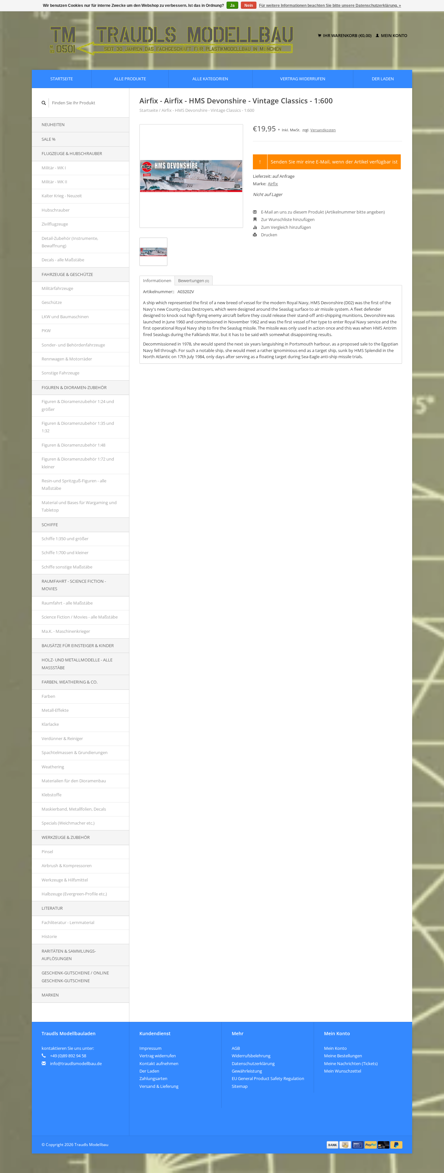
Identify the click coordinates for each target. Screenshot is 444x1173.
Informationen (157, 280)
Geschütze (52, 302)
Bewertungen (193, 280)
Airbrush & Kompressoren (67, 865)
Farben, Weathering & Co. (70, 682)
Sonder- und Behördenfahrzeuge (73, 345)
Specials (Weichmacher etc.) (68, 823)
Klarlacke (50, 724)
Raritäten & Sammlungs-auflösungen (69, 954)
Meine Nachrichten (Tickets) (351, 1063)
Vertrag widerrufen (302, 79)
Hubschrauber (56, 210)
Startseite (61, 79)
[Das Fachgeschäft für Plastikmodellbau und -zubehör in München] (176, 35)
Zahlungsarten (153, 1078)
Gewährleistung (247, 1071)
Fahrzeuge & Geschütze (67, 274)
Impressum (150, 1048)
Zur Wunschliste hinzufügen (287, 219)
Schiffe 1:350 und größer (65, 538)
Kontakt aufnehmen (158, 1063)
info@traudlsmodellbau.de (76, 1063)
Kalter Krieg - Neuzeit (62, 196)
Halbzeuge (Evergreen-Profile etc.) (74, 894)
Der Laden (383, 79)
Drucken (268, 235)
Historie (49, 936)
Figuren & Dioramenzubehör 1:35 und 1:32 (78, 427)
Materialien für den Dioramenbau (74, 781)
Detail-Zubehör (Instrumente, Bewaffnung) (70, 242)
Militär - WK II (54, 182)
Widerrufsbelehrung (251, 1056)
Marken (50, 995)
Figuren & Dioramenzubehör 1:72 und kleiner (78, 462)
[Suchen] (44, 103)
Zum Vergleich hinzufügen (285, 227)
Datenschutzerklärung (253, 1063)
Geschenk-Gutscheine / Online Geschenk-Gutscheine (75, 976)
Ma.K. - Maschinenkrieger (66, 631)
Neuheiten (53, 124)
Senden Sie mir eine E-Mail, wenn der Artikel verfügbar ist (334, 162)
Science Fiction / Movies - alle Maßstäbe (80, 617)
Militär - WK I (54, 168)
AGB (236, 1048)
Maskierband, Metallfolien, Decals (74, 809)
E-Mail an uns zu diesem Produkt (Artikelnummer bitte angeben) (322, 212)
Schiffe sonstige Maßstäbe (67, 567)
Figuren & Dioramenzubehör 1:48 (73, 445)
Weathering (53, 767)
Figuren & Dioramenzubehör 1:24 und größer (78, 405)
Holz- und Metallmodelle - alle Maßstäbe (77, 663)
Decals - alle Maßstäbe (63, 260)
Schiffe (50, 525)
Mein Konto (393, 35)
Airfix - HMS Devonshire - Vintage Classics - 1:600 (208, 110)
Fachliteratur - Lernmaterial (68, 922)
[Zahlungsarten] (333, 1144)
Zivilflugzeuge (55, 224)
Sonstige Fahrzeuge (60, 373)
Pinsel (47, 851)
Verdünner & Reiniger (62, 738)
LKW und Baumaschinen (65, 316)
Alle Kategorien (210, 79)
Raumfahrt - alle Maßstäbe (67, 603)
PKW (46, 330)
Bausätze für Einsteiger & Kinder (78, 645)
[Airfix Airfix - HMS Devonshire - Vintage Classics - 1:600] (191, 176)
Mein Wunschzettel (342, 1071)
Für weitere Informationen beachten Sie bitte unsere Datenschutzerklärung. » (330, 5)
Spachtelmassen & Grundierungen (75, 752)
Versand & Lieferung (158, 1086)
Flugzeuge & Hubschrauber (72, 153)
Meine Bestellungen (343, 1056)
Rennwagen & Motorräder (67, 359)
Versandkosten (323, 129)
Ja (232, 5)
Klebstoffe (51, 795)
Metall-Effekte (55, 710)
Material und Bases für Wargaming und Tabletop (79, 506)
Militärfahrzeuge (57, 288)
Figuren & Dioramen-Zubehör (74, 387)
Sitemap (240, 1086)
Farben (48, 696)
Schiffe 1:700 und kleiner (65, 552)
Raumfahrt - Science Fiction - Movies (74, 585)
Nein (248, 5)
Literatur (52, 908)
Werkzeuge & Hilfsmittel (65, 880)
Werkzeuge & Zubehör (66, 837)
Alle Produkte (130, 79)
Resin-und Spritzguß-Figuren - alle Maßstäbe (74, 484)
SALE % (49, 139)
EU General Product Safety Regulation (268, 1078)
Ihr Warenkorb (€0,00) (347, 35)
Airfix (273, 184)
